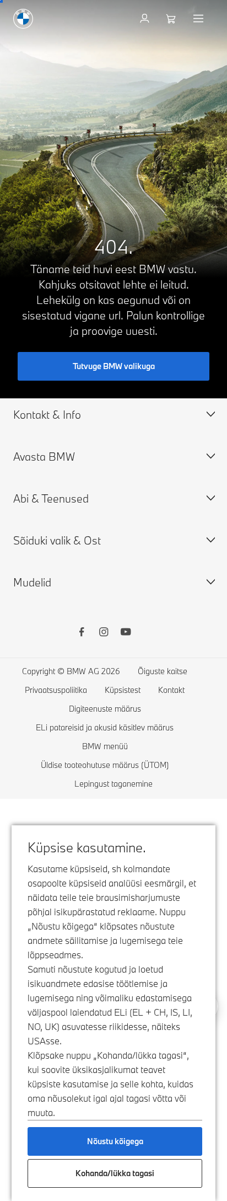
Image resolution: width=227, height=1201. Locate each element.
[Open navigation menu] (199, 19)
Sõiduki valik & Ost (57, 540)
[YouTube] (125, 633)
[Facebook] (81, 633)
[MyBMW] (145, 19)
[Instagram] (103, 633)
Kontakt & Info (47, 414)
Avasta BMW (44, 456)
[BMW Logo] (23, 19)
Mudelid (32, 582)
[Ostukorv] (172, 19)
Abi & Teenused (51, 498)
